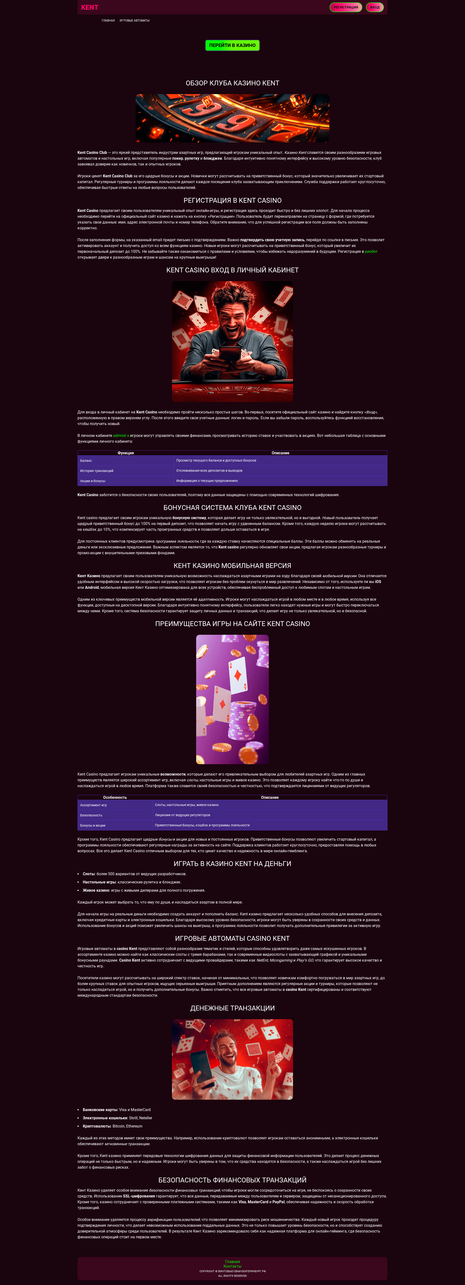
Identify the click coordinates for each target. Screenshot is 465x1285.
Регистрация (346, 7)
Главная (108, 20)
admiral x (121, 435)
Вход (375, 7)
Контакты (232, 1266)
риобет (371, 251)
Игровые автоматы (134, 20)
